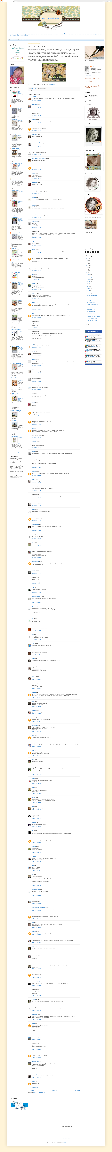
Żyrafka (33, 150)
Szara (33, 618)
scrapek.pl (14, 134)
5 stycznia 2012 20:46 (36, 270)
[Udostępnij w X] (42, 88)
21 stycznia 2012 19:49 (36, 895)
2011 (87, 324)
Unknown (34, 692)
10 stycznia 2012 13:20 (36, 623)
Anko (33, 938)
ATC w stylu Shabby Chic (92, 314)
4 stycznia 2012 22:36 (36, 185)
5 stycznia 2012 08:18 (36, 217)
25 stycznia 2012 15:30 (36, 960)
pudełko (87, 34)
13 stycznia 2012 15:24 (36, 713)
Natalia (33, 534)
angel (33, 369)
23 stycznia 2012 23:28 (36, 934)
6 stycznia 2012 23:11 (36, 415)
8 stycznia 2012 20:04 (36, 530)
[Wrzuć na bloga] (40, 88)
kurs (75, 34)
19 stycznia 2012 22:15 (36, 818)
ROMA (33, 313)
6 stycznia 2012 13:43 (36, 340)
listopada (89, 275)
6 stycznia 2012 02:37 (36, 298)
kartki (66, 34)
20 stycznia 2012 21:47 (36, 861)
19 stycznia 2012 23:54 (36, 826)
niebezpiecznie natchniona (37, 981)
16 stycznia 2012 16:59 (36, 783)
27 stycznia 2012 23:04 (36, 1085)
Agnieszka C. (34, 1014)
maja (88, 286)
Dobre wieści (20, 380)
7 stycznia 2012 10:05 (36, 455)
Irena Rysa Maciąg (36, 142)
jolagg (33, 344)
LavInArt (33, 570)
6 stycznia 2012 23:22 (36, 424)
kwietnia (89, 288)
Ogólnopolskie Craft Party (21, 34)
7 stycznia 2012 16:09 (36, 497)
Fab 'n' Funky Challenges (17, 163)
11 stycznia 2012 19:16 (36, 654)
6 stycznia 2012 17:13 (36, 355)
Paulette (33, 451)
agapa (33, 542)
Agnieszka (34, 471)
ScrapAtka (34, 190)
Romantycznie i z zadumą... (92, 304)
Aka (93, 66)
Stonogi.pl (28, 34)
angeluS (33, 1007)
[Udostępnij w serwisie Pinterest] (44, 88)
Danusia (33, 778)
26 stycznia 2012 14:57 (36, 1002)
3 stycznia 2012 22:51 (36, 146)
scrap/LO (95, 34)
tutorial (101, 34)
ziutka (33, 787)
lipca (88, 283)
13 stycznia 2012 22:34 (36, 731)
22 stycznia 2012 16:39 (36, 910)
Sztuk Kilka (34, 441)
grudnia (88, 274)
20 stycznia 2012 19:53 (36, 842)
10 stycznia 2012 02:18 (36, 602)
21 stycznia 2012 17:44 (36, 885)
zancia (33, 759)
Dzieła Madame (35, 813)
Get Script (88, 364)
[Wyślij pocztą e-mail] (39, 88)
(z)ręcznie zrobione (36, 606)
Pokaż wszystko (21, 452)
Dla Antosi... (20, 108)
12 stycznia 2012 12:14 (36, 679)
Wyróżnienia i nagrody (23, 39)
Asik (33, 634)
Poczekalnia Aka (91, 335)
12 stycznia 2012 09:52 (36, 662)
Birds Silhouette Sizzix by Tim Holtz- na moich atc (20, 398)
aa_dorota (34, 666)
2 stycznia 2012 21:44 (36, 115)
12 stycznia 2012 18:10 (36, 688)
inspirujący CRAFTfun (16, 282)
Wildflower (34, 846)
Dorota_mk (14, 299)
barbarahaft (34, 104)
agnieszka (34, 419)
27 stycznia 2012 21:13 (36, 1077)
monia (33, 701)
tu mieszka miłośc (15, 313)
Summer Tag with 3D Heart (17, 180)
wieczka (33, 402)
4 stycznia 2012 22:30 (36, 178)
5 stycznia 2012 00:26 (36, 209)
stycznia (89, 293)
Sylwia (33, 899)
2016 (87, 265)
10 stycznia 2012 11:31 (36, 614)
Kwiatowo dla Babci (91, 309)
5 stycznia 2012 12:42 (36, 245)
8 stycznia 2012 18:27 (36, 520)
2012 (87, 272)
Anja (33, 922)
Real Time (92, 364)
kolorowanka (71, 34)
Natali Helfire (34, 182)
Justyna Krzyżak (35, 524)
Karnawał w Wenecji (91, 311)
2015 (87, 267)
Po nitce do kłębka (15, 259)
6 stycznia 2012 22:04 (36, 398)
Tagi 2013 (38, 34)
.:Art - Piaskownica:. (16, 272)
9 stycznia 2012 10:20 (36, 573)
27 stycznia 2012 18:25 (36, 1049)
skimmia (33, 797)
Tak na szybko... (90, 307)
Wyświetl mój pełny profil (90, 75)
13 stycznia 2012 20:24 (36, 721)
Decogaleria (34, 627)
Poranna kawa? (90, 297)
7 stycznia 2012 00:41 (36, 447)
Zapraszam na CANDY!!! (92, 322)
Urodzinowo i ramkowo (91, 313)
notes (84, 34)
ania (32, 1036)
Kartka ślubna (20, 120)
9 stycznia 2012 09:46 (36, 566)
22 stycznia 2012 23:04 (36, 927)
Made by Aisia (35, 385)
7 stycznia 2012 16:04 (36, 490)
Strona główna (12, 39)
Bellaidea (34, 197)
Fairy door (20, 300)
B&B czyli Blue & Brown (92, 295)
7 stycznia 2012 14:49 (36, 482)
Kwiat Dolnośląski (15, 217)
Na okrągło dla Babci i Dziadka (93, 316)
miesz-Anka (34, 293)
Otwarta (33, 428)
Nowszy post (31, 1090)
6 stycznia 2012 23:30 (36, 437)
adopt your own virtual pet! (66, 1138)
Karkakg (33, 256)
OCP (15, 34)
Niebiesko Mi (14, 420)
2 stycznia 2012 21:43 (36, 107)
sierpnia (89, 281)
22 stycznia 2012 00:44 (36, 903)
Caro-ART (34, 127)
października (90, 277)
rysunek (91, 34)
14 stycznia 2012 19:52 (36, 746)
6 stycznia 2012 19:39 (36, 365)
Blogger (64, 1142)
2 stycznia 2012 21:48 (36, 122)
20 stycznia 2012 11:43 (36, 835)
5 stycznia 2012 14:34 (36, 252)
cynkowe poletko (15, 148)
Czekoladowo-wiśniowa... (92, 318)
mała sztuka (34, 1053)
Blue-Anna (34, 651)
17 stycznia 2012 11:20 (36, 802)
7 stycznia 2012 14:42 (36, 475)
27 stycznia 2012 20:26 (36, 1057)
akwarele (41, 34)
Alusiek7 (33, 283)
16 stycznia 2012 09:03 (36, 774)
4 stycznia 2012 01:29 (36, 154)
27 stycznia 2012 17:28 (36, 1032)
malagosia (34, 999)
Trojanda (33, 377)
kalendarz (62, 34)
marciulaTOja (34, 267)
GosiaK (33, 166)
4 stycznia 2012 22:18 (36, 169)
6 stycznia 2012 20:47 (36, 372)
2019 (87, 260)
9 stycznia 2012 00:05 (36, 557)
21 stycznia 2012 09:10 (36, 870)
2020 (87, 258)
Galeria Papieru (15, 436)
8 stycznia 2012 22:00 (36, 538)
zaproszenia (26, 35)
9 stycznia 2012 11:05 (36, 583)
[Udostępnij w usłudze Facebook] (43, 88)
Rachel (33, 658)
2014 (87, 269)
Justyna (33, 767)
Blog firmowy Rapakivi (16, 329)
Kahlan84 (34, 822)
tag (98, 34)
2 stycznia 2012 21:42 (36, 100)
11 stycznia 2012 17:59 (36, 646)
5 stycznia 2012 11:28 (36, 237)
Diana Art (34, 710)
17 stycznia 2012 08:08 (36, 793)
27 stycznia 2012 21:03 (36, 1070)
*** (18, 273)
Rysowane (89, 300)
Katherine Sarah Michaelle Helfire (39, 158)
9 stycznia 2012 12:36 (36, 592)
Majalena (34, 359)
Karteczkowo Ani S (16, 232)
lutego (88, 292)
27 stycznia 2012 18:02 (36, 1039)
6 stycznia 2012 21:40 (36, 389)
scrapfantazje (35, 221)
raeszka (33, 643)
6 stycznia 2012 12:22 (36, 327)
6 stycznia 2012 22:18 (36, 407)
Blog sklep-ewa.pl (15, 346)
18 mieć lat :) (20, 191)
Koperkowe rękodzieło (36, 596)
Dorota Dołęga (35, 1074)
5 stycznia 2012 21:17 (36, 279)
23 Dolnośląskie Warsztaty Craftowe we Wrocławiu (20, 333)
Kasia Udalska (35, 96)
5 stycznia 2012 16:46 (36, 262)
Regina (33, 1023)
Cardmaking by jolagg (16, 410)
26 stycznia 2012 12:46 (36, 995)
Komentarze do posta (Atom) (39, 1092)
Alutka (33, 750)
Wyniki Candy (90, 298)
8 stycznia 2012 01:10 (36, 513)
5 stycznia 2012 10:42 (36, 227)
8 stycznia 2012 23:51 (36, 545)
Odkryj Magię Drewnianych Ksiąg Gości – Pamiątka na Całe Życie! (20, 285)
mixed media (80, 34)
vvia (32, 111)
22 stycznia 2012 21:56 (36, 918)
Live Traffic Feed (93, 331)
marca (88, 290)
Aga (32, 830)
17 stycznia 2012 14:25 (36, 809)
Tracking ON (97, 364)
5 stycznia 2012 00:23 (36, 201)
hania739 (34, 676)
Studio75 (33, 34)
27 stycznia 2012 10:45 (36, 1019)
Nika (33, 914)
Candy (33, 90)
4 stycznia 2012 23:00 (36, 193)
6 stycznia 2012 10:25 (36, 317)
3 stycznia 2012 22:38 (36, 138)
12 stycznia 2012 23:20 (36, 697)
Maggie (33, 351)
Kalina (33, 502)
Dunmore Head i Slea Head (20, 423)
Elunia (33, 743)
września (89, 279)
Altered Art (12, 34)
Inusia (33, 274)
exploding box (57, 34)
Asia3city (34, 214)
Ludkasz (33, 173)
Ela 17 (33, 241)
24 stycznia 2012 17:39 (36, 949)
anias (33, 946)
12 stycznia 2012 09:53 (36, 672)
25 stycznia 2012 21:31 (36, 977)
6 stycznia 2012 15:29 (36, 347)
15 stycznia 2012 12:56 (36, 755)
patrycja (33, 509)
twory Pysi (14, 248)
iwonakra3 (34, 119)
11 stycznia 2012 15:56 (36, 639)
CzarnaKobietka (35, 561)
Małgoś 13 (34, 249)
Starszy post (77, 1090)
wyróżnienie (17, 35)
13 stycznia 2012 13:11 (36, 706)
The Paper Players (16, 90)
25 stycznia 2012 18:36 (36, 968)
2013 (87, 270)
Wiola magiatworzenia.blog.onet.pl (39, 907)
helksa (33, 735)
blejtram (52, 34)
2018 (87, 261)
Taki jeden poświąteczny (92, 302)
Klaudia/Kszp (34, 134)
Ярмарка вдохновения (17, 179)
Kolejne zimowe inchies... (92, 320)
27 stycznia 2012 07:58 (36, 1010)
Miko (33, 865)
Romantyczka (15, 200)
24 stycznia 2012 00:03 (36, 942)
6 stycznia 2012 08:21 (36, 309)
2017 (87, 263)
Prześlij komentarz (34, 1087)
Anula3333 (34, 856)
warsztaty (12, 35)
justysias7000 (35, 725)
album (45, 34)
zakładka (22, 35)
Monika (33, 954)
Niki (32, 874)
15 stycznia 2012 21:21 (36, 763)
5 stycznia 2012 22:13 (36, 289)
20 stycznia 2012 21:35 (36, 852)
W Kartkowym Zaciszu (16, 363)
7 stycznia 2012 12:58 (36, 467)
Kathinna (34, 1081)
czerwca (89, 284)
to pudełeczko (52, 84)
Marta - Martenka (35, 1061)
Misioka (33, 302)
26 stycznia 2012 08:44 (36, 985)
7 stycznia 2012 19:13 (36, 505)
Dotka (33, 806)
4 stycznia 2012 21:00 (36, 162)
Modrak (33, 411)
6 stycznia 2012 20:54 (36, 381)
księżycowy (20, 149)
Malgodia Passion (15, 190)
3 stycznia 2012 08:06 (36, 130)
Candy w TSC (90, 306)
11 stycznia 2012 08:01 (36, 630)
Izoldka (33, 587)
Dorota (33, 839)
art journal (48, 34)
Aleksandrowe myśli (36, 517)
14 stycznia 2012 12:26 (36, 739)
